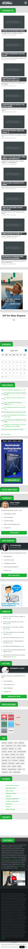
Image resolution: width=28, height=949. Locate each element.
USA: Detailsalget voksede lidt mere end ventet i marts (15, 408)
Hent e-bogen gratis (14, 575)
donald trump (4, 748)
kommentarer (13, 35)
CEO (15, 745)
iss (2, 754)
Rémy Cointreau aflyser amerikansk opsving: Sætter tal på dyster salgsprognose (13, 257)
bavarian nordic (9, 745)
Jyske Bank (12, 754)
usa (24, 769)
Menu (25, 2)
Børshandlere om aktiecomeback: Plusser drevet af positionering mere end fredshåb (15, 425)
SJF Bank (14, 766)
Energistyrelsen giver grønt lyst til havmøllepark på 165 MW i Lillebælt (11, 79)
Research (4, 766)
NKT (9, 760)
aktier (3, 745)
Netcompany (4, 760)
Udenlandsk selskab (12, 769)
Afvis (26, 947)
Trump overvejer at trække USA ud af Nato (13, 429)
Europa (19, 748)
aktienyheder (21, 742)
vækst (10, 772)
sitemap (3, 938)
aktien (16, 742)
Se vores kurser (14, 532)
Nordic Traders (18, 866)
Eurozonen (4, 751)
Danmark (19, 745)
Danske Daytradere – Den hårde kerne (11, 859)
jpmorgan (7, 754)
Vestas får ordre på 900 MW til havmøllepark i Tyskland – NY (13, 131)
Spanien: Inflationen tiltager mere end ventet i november (13, 183)
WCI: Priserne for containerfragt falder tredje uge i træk (13, 54)
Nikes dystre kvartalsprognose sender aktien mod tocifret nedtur (15, 416)
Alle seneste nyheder (6, 434)
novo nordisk (14, 760)
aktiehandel (4, 742)
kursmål (21, 754)
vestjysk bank (4, 772)
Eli (15, 748)
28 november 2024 (5, 35)
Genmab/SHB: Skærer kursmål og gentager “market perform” (12, 208)
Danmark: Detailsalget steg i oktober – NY (12, 234)
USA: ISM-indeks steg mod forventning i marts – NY (15, 398)
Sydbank (19, 766)
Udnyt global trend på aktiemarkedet (11, 646)
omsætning (21, 760)
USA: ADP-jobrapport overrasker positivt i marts (15, 412)
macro (3, 757)
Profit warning (11, 763)
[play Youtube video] (14, 878)
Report (22, 763)
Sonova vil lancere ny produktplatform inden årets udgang (15, 420)
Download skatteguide (14, 696)
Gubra (15, 751)
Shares (9, 766)
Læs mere (8, 618)
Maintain (8, 757)
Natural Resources (20, 757)
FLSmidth (10, 751)
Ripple (2, 936)
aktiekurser (10, 742)
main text (13, 757)
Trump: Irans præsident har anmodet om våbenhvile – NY (13, 403)
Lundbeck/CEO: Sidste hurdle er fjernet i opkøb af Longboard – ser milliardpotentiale (14, 157)
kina (17, 754)
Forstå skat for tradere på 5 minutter (11, 637)
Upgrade (19, 769)
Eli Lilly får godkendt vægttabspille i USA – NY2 (14, 390)
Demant (24, 745)
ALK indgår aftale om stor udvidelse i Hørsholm (13, 31)
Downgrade (11, 748)
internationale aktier (22, 751)
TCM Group (4, 769)
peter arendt (4, 763)
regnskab (18, 763)
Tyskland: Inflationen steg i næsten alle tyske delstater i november (13, 105)
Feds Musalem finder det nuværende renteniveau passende (15, 393)
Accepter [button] (22, 947)
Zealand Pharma (16, 772)
